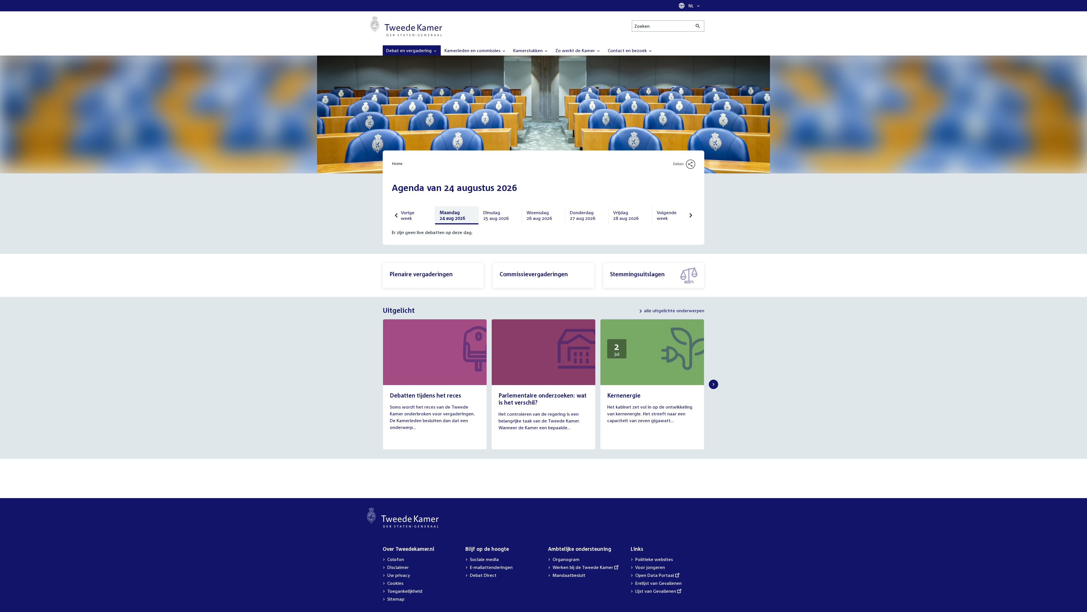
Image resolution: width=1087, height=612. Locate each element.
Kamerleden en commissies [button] (473, 50)
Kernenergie (624, 395)
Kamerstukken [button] (528, 50)
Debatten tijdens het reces (425, 395)
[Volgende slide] (713, 384)
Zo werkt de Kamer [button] (575, 50)
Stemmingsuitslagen (637, 274)
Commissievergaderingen (534, 274)
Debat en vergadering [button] (409, 50)
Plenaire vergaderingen (421, 274)
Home (397, 163)
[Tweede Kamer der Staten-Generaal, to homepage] (406, 26)
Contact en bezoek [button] (628, 50)
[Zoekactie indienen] (698, 26)
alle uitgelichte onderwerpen (674, 310)
